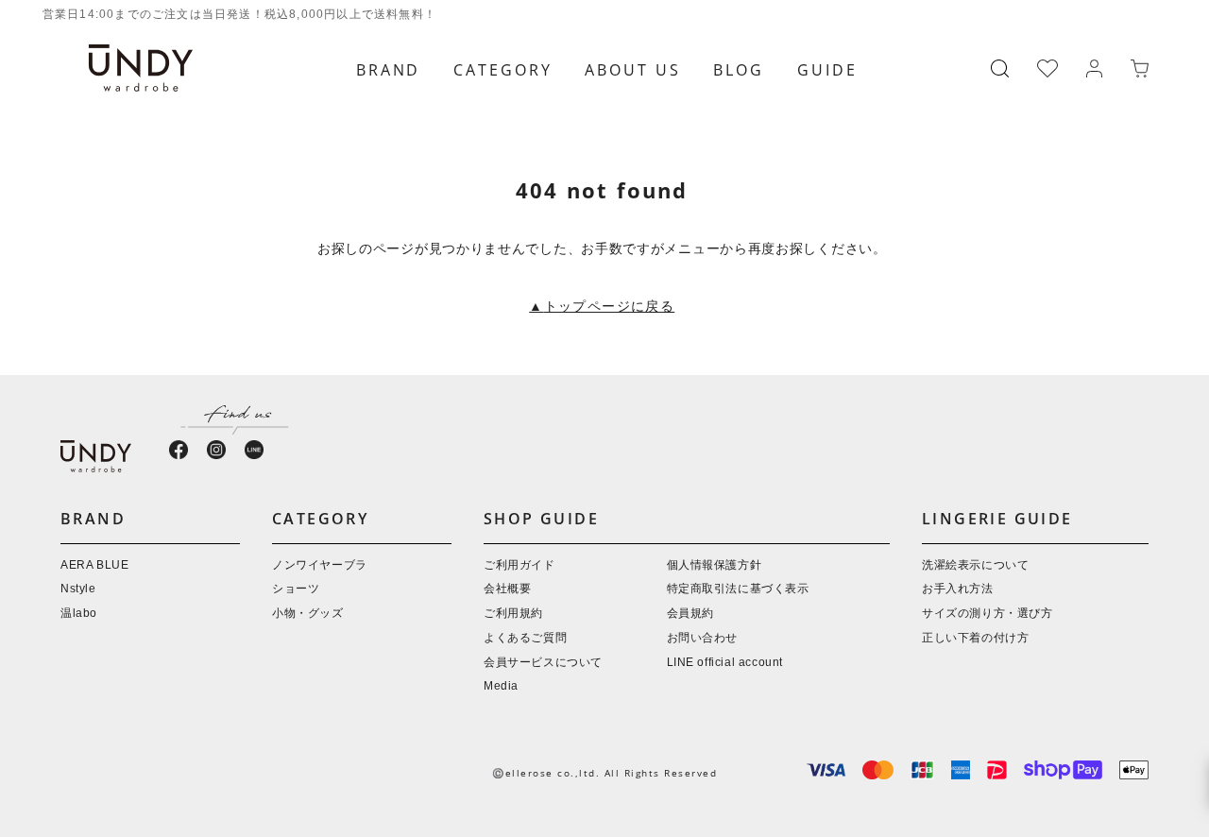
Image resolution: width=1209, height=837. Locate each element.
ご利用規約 (513, 613)
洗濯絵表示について (975, 565)
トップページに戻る (601, 307)
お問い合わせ (703, 638)
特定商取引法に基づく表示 (738, 589)
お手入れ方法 (958, 589)
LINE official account (725, 663)
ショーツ (295, 589)
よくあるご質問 (525, 638)
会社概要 (507, 589)
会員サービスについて (543, 663)
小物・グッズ (308, 613)
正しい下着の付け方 (975, 638)
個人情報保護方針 (714, 565)
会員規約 (690, 613)
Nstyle (78, 589)
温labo (78, 613)
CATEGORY (502, 70)
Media (501, 686)
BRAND (388, 70)
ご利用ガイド (519, 565)
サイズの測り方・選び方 (987, 613)
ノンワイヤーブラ (319, 565)
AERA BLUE (94, 565)
